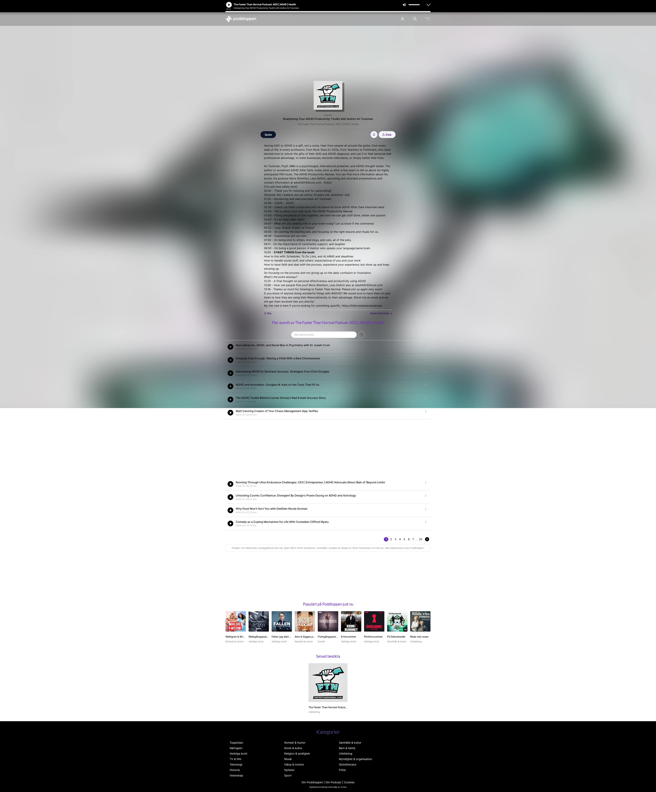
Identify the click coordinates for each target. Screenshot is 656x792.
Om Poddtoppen (312, 782)
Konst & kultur (293, 748)
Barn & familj (347, 748)
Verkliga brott (238, 753)
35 (420, 539)
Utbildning (345, 753)
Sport (288, 775)
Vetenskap (236, 775)
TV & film (235, 759)
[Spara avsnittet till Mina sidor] (374, 134)
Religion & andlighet (297, 753)
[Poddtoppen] (241, 19)
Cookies (349, 782)
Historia (235, 770)
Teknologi (236, 764)
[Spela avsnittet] (230, 347)
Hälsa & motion (294, 764)
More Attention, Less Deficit (307, 178)
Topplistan (236, 742)
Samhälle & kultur (350, 742)
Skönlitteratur (348, 764)
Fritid (342, 770)
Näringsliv (236, 748)
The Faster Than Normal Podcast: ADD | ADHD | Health (328, 124)
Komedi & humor (294, 742)
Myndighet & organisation (355, 759)
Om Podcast (333, 782)
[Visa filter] (361, 334)
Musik (288, 759)
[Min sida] (402, 19)
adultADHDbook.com (307, 182)
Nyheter (289, 770)
